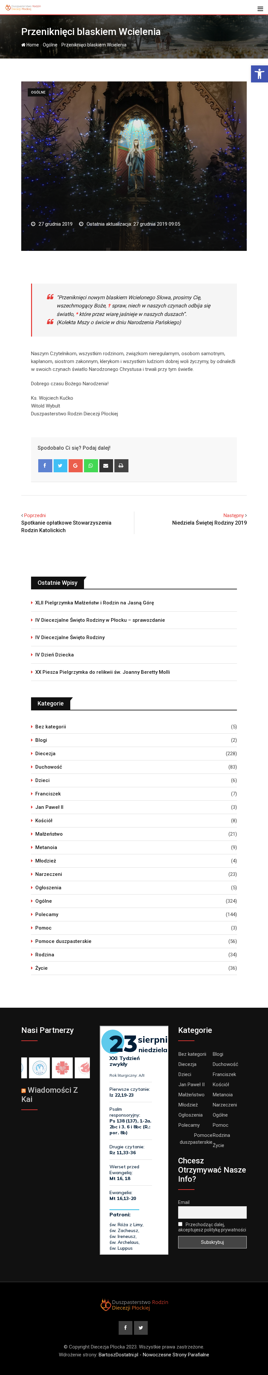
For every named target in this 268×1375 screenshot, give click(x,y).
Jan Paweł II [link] (49, 807)
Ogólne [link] (50, 44)
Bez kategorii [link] (50, 727)
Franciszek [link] (48, 794)
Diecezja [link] (45, 754)
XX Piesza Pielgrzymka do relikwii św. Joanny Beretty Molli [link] (102, 672)
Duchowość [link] (48, 767)
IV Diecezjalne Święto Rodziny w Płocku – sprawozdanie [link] (100, 620)
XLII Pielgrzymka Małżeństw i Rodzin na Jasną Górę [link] (94, 603)
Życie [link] (41, 968)
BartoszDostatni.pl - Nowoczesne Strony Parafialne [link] (154, 1355)
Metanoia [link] (46, 847)
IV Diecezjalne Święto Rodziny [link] (70, 637)
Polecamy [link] (46, 914)
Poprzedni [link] (35, 515)
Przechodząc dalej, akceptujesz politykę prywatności (212, 1227)
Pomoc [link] (43, 928)
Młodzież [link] (45, 861)
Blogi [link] (41, 740)
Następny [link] (234, 515)
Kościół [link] (43, 821)
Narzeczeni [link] (48, 874)
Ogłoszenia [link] (48, 888)
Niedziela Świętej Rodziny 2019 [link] (209, 523)
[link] (259, 73)
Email (184, 1202)
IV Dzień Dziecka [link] (54, 655)
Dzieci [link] (42, 780)
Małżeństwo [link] (49, 834)
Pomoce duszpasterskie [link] (63, 941)
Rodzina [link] (44, 955)
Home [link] (32, 44)
